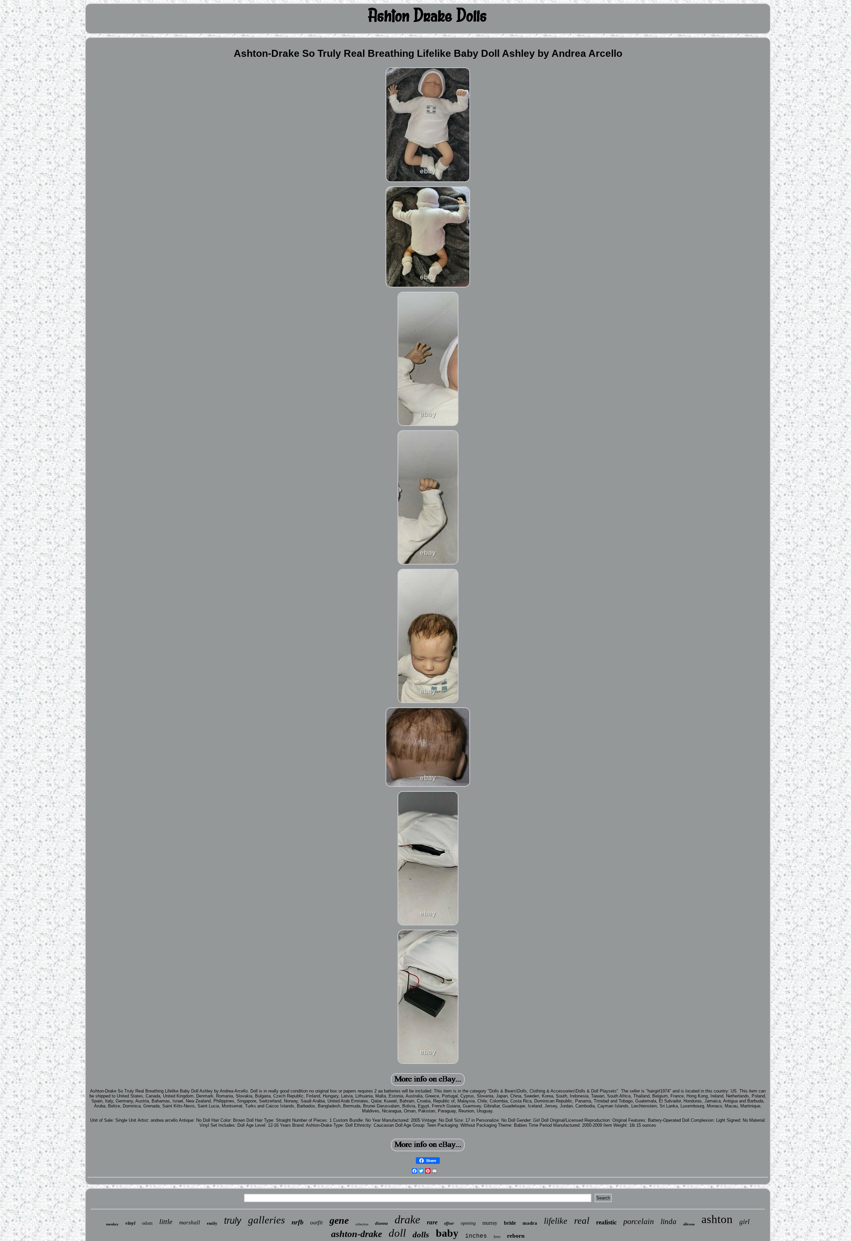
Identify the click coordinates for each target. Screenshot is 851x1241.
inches (476, 1236)
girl (744, 1222)
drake (407, 1219)
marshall (189, 1222)
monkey (112, 1224)
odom (147, 1223)
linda (668, 1221)
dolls (421, 1234)
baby (447, 1233)
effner (449, 1223)
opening (468, 1223)
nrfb (298, 1222)
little (166, 1221)
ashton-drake (356, 1234)
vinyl (130, 1223)
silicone (689, 1224)
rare (432, 1222)
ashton (717, 1219)
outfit (316, 1222)
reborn (516, 1235)
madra (530, 1223)
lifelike (555, 1221)
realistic (606, 1222)
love (497, 1236)
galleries (266, 1220)
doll (397, 1233)
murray (489, 1223)
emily (212, 1223)
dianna (381, 1223)
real (581, 1220)
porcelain (638, 1221)
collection (361, 1224)
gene (339, 1220)
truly (232, 1221)
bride (510, 1223)
